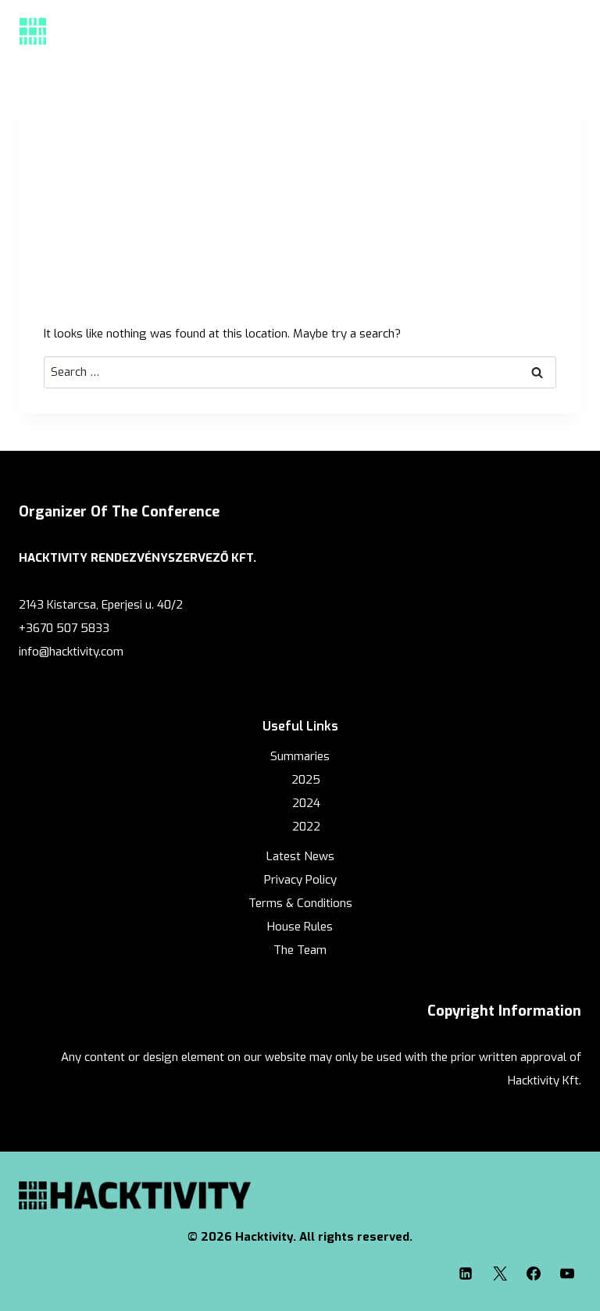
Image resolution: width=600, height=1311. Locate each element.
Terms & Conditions (300, 903)
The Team (300, 950)
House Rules (300, 926)
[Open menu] (564, 30)
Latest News (300, 856)
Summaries (300, 756)
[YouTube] (567, 1273)
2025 (305, 780)
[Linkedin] (466, 1273)
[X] (500, 1273)
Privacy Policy (300, 880)
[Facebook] (534, 1273)
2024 (306, 803)
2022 (306, 826)
